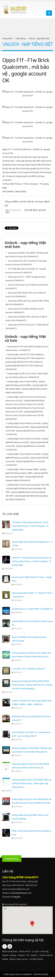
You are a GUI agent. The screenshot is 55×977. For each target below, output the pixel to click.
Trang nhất (7, 38)
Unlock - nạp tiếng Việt (39, 38)
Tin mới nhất (10, 514)
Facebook (4, 946)
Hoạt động (20, 38)
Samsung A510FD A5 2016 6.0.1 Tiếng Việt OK (28, 324)
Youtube (9, 946)
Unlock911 (27, 974)
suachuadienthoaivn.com (20, 893)
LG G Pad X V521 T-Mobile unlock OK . (29, 668)
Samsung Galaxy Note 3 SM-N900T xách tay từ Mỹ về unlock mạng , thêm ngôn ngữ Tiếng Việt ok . (31, 783)
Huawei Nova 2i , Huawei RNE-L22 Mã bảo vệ (32, 608)
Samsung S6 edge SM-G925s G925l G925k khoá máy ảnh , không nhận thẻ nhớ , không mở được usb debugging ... (32, 685)
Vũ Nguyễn (15, 896)
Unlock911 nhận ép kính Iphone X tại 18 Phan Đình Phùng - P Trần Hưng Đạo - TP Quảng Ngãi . (30, 526)
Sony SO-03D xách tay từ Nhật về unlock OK (28, 284)
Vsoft (46, 974)
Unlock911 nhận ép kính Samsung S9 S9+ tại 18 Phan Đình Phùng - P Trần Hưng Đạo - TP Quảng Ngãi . (32, 561)
